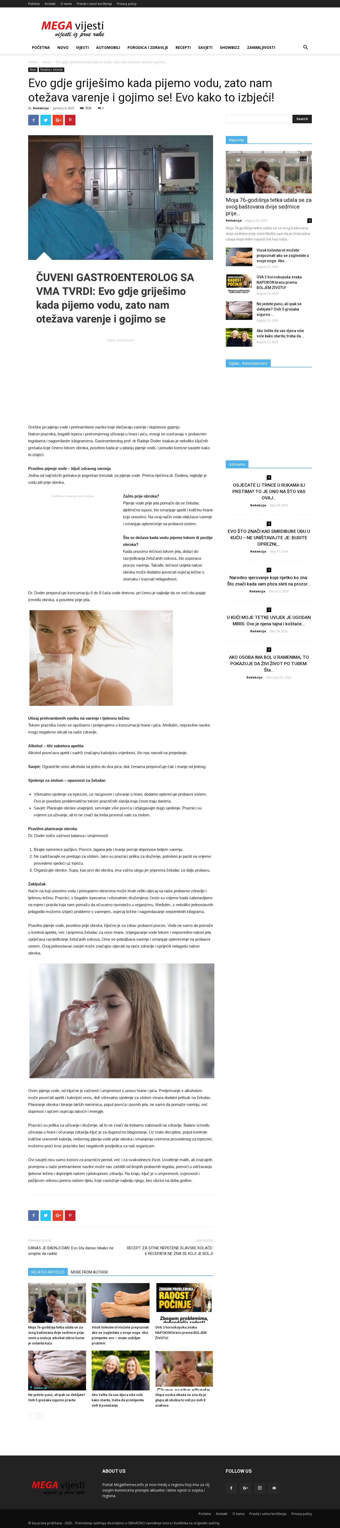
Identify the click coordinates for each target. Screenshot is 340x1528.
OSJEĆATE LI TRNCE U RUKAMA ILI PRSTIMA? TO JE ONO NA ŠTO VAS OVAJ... (268, 491)
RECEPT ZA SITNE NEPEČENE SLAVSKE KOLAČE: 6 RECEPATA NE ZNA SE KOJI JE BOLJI (170, 1251)
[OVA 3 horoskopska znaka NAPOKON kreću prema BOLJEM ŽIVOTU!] (184, 1303)
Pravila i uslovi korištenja (94, 4)
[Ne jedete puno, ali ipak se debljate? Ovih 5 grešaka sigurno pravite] (57, 1370)
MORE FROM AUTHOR (89, 1272)
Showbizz (230, 47)
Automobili (108, 47)
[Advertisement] (120, 381)
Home (32, 62)
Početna (34, 4)
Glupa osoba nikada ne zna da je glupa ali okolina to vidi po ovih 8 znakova (180, 1400)
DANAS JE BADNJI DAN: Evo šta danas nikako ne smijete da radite (70, 1251)
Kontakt (50, 4)
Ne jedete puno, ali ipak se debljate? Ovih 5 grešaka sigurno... (279, 309)
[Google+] (245, 1488)
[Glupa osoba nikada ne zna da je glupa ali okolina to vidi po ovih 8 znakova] (184, 1370)
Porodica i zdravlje (148, 47)
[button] (305, 47)
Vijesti (82, 47)
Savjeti (205, 47)
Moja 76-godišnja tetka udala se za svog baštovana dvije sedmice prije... (269, 207)
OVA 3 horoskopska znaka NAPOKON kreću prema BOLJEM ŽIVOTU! (180, 1332)
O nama (66, 4)
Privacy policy (127, 4)
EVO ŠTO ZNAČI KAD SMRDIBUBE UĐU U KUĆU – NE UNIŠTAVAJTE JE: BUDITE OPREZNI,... (269, 538)
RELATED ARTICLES (48, 1272)
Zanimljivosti (261, 47)
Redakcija (41, 108)
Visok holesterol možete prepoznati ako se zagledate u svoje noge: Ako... (283, 255)
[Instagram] (259, 1488)
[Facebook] (231, 1488)
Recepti (183, 47)
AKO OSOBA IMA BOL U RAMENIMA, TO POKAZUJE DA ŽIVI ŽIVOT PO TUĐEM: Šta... (269, 664)
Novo (63, 47)
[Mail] (274, 1488)
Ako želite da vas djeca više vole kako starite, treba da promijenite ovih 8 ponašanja (118, 1400)
